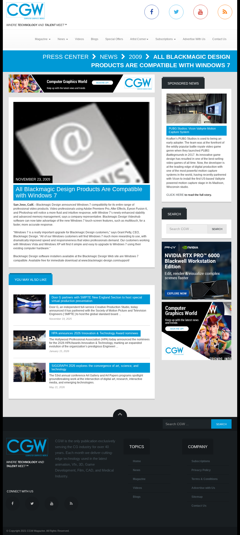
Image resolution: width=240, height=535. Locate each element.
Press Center (66, 56)
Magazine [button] (41, 39)
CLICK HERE (175, 195)
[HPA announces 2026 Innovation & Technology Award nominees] (29, 339)
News (109, 56)
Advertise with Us (203, 488)
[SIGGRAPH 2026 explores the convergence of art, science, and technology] (29, 372)
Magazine (139, 479)
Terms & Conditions (204, 479)
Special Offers (114, 39)
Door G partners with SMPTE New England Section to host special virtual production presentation (97, 299)
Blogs (94, 39)
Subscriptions (200, 461)
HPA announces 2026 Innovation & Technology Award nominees (95, 333)
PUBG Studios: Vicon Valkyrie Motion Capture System (192, 130)
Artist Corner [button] (138, 39)
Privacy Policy (201, 470)
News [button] (62, 39)
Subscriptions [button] (164, 39)
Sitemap (196, 496)
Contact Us (219, 39)
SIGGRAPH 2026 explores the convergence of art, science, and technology (95, 367)
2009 (136, 56)
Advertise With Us (194, 39)
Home (137, 461)
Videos (79, 39)
